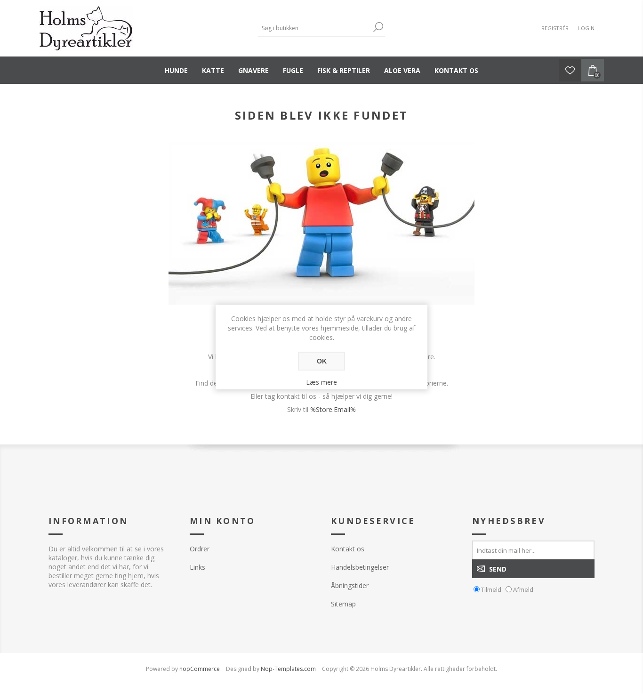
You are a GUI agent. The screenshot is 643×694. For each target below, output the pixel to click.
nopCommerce (199, 669)
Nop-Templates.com (288, 669)
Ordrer (199, 548)
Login (586, 28)
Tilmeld (491, 589)
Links (197, 567)
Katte (213, 70)
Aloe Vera (402, 70)
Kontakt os (456, 70)
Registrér (555, 28)
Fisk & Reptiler (343, 70)
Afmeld (523, 589)
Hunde (176, 70)
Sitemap (343, 603)
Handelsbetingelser (360, 567)
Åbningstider (350, 585)
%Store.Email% (333, 409)
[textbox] (314, 28)
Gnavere (253, 70)
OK (322, 361)
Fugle (293, 70)
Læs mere (321, 382)
